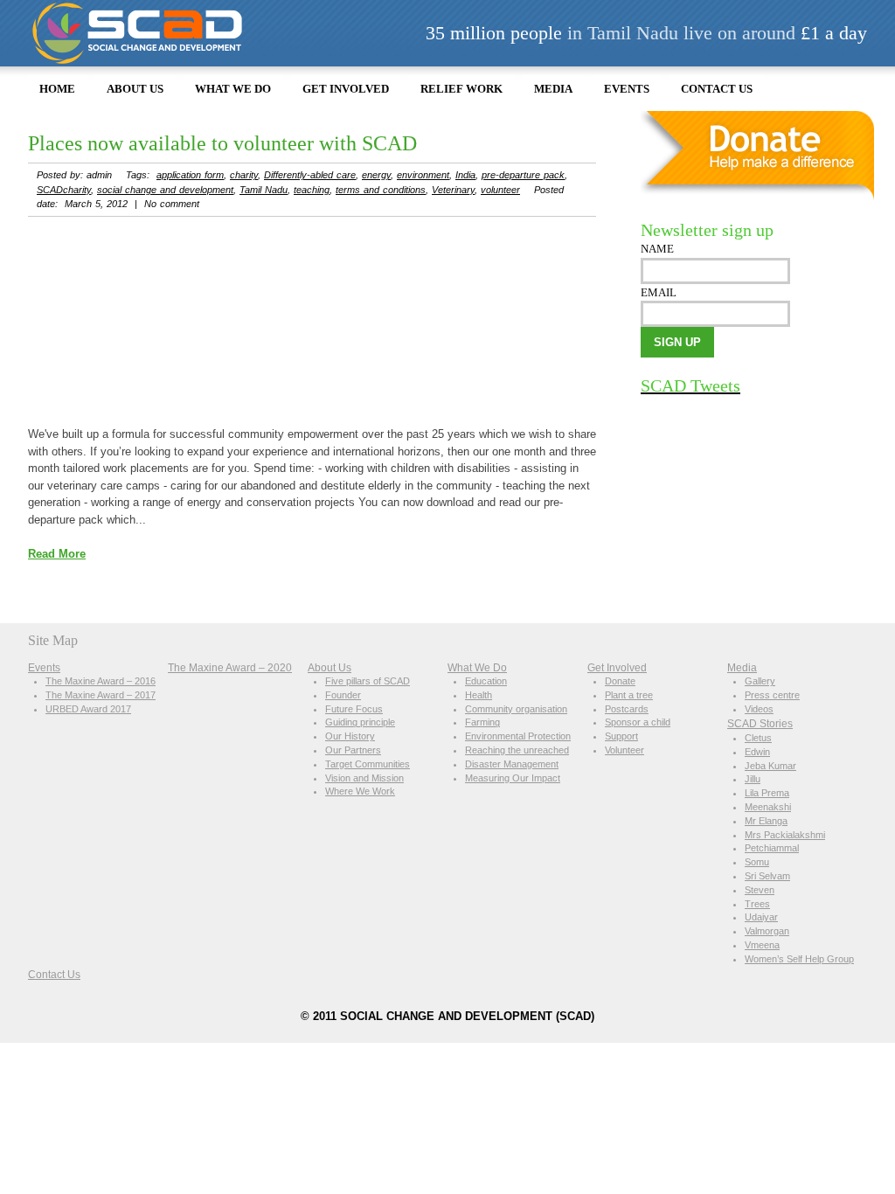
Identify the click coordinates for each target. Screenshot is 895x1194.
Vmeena (762, 945)
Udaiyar (761, 917)
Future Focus (354, 709)
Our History (350, 736)
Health (478, 695)
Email (658, 292)
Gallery (760, 681)
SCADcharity (64, 189)
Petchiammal (772, 848)
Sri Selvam (767, 876)
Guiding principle (360, 722)
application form (190, 175)
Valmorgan (767, 931)
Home (57, 88)
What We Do (233, 88)
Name (657, 248)
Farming (482, 722)
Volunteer (624, 750)
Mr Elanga (766, 821)
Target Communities (367, 764)
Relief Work (461, 88)
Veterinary (453, 189)
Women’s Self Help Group (799, 959)
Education (486, 681)
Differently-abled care (310, 175)
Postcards (627, 709)
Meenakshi (768, 807)
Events (626, 88)
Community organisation (516, 709)
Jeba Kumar (770, 765)
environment (423, 175)
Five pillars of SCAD (367, 681)
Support (621, 736)
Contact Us (717, 88)
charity (244, 175)
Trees (757, 904)
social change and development (165, 189)
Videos (759, 709)
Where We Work (360, 791)
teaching (312, 189)
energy (376, 175)
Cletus (758, 737)
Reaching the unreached (517, 750)
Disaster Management (512, 764)
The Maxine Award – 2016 (100, 681)
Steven (759, 890)
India (465, 175)
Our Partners (353, 750)
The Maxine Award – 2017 (100, 695)
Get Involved (345, 88)
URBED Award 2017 (88, 709)
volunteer (500, 189)
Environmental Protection (518, 736)
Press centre (772, 695)
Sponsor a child (637, 722)
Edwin (757, 751)
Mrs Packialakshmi (785, 835)
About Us (135, 88)
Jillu (752, 779)
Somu (757, 862)
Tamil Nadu (263, 189)
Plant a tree (629, 695)
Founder (343, 695)
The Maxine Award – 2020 (230, 667)
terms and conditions (381, 189)
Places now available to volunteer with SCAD (222, 143)
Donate (620, 681)
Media (553, 88)
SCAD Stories (760, 723)
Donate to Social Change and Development (757, 156)
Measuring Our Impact (512, 778)
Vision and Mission (364, 778)
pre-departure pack (523, 175)
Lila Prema (767, 793)
